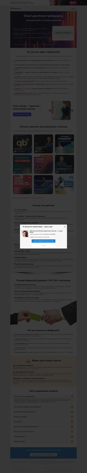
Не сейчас (43, 245)
